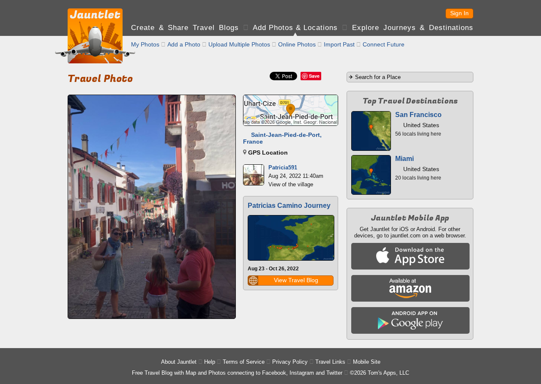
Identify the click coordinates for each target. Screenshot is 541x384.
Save (314, 76)
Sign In (459, 13)
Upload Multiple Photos (239, 44)
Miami (404, 158)
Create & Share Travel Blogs (185, 28)
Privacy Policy (290, 362)
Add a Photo (183, 44)
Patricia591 (282, 167)
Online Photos (297, 44)
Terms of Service (244, 362)
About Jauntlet (179, 362)
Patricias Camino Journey (289, 205)
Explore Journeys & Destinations (412, 28)
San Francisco (418, 114)
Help (209, 362)
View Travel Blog (296, 280)
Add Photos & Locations (295, 28)
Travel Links (330, 362)
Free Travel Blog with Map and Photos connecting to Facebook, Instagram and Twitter (237, 373)
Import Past (339, 44)
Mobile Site (366, 362)
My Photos (145, 44)
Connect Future (383, 44)
